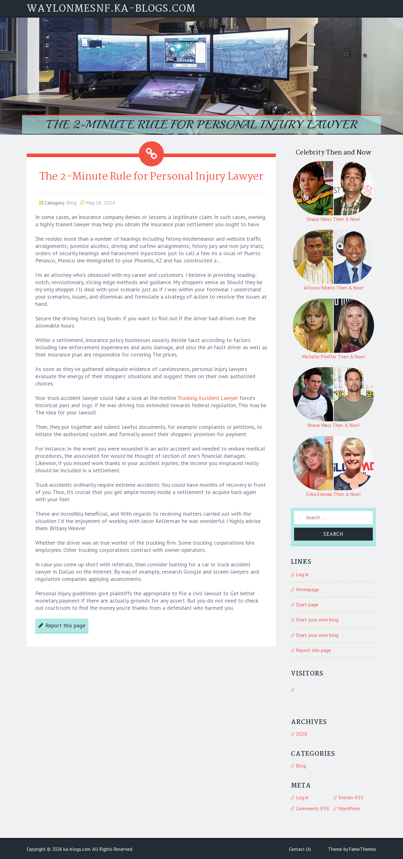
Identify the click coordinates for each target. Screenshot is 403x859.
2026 (301, 734)
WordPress (349, 808)
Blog (71, 202)
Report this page (65, 625)
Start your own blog (317, 619)
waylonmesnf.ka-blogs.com (111, 9)
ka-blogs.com (76, 849)
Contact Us (300, 849)
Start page (307, 604)
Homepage (307, 589)
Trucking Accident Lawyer (207, 397)
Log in (302, 574)
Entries (351, 797)
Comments (312, 808)
